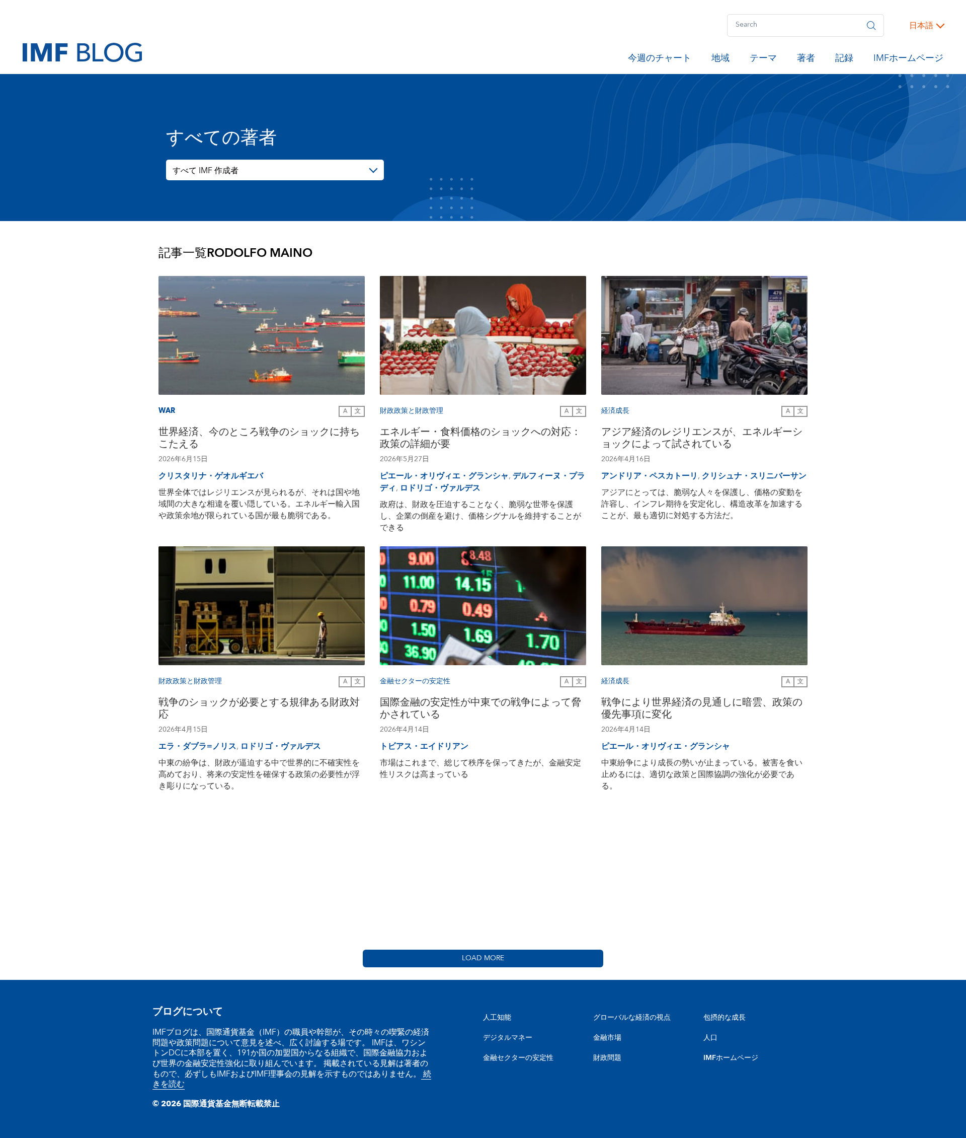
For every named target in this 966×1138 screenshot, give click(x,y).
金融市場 (607, 1038)
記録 (844, 60)
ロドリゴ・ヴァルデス (440, 488)
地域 (720, 60)
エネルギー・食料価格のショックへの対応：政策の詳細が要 (480, 439)
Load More (483, 958)
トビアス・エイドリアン (424, 746)
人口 (710, 1038)
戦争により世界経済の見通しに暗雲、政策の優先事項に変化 (701, 709)
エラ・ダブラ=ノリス (197, 746)
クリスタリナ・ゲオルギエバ (210, 476)
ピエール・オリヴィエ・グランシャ (444, 476)
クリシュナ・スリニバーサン (754, 476)
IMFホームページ (908, 60)
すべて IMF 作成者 (205, 171)
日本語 (921, 26)
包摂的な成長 (724, 1018)
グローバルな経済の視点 (632, 1018)
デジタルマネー (507, 1038)
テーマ (763, 60)
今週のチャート (659, 60)
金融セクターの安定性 (518, 1058)
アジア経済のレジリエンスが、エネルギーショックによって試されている (701, 439)
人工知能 (497, 1018)
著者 (806, 60)
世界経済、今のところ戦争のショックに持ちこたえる (259, 439)
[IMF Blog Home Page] (82, 52)
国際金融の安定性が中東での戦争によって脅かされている (480, 709)
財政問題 (607, 1058)
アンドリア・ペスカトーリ (649, 476)
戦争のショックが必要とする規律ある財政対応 (259, 709)
